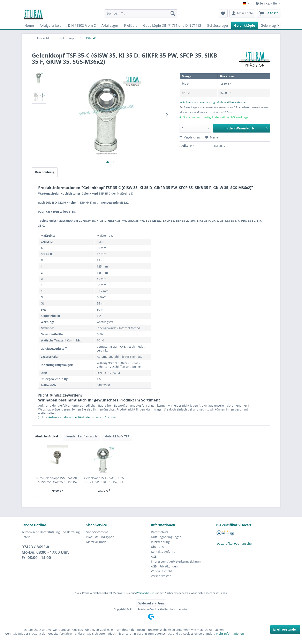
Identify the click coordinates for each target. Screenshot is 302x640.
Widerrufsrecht (161, 571)
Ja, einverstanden (285, 629)
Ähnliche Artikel (46, 436)
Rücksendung (160, 542)
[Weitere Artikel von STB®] (254, 59)
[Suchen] (172, 13)
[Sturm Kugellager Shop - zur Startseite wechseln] (33, 14)
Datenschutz (159, 532)
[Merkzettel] (223, 13)
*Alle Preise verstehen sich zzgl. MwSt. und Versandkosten (213, 102)
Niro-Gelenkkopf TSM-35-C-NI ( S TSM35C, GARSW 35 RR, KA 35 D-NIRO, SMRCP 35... (57, 480)
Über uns (157, 547)
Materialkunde (96, 542)
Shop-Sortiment (97, 532)
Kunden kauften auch (81, 436)
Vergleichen (191, 137)
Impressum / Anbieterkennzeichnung (176, 561)
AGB (154, 556)
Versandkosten (161, 576)
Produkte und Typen (100, 537)
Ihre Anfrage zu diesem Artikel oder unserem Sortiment (80, 417)
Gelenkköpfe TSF (117, 436)
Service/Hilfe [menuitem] (268, 3)
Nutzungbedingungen (166, 537)
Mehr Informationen (230, 633)
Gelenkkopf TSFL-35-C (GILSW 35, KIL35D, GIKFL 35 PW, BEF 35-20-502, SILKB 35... (104, 480)
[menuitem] (141, 13)
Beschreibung (44, 172)
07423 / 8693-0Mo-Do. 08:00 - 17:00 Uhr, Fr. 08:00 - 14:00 (45, 552)
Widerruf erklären (151, 603)
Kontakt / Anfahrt (163, 552)
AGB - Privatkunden (164, 566)
